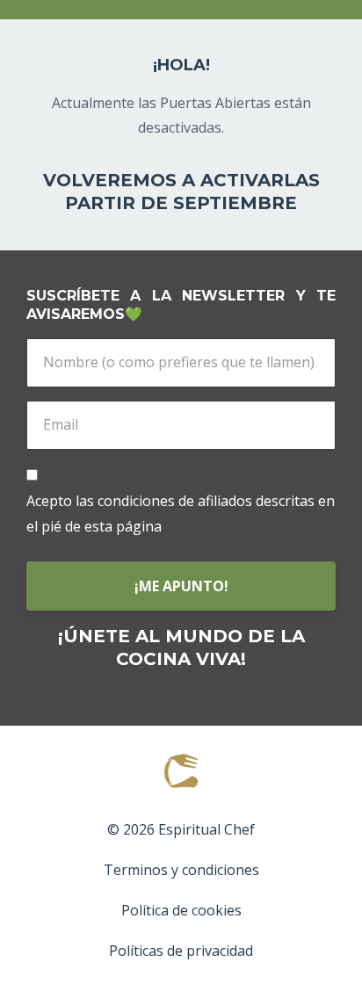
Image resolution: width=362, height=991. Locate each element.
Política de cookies (181, 910)
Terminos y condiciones (181, 869)
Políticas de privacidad (181, 950)
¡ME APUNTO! (181, 586)
